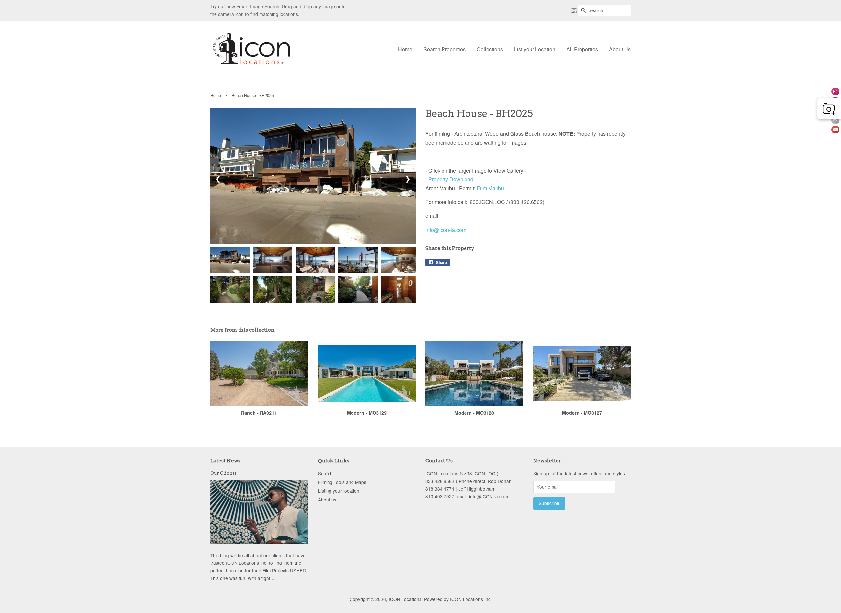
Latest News (225, 461)
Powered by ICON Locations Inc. (458, 599)
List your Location (534, 49)
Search (325, 473)
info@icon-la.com (445, 230)
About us (327, 499)
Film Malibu (491, 188)
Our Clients (223, 473)
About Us (620, 49)
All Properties (582, 49)
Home (405, 49)
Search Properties (444, 49)
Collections (490, 49)
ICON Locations (405, 599)
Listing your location (338, 490)
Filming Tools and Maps (342, 482)
